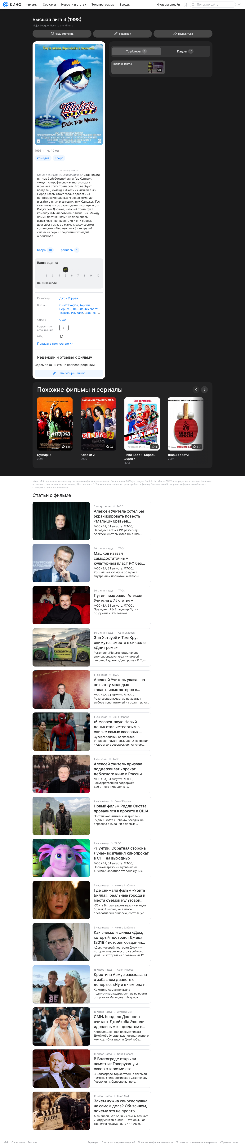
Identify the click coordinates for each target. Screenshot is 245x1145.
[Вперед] (204, 389)
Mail (6, 1142)
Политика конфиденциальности (155, 1142)
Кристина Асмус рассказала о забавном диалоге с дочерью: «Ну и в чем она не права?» (121, 979)
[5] (66, 275)
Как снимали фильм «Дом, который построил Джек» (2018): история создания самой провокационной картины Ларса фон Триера (119, 937)
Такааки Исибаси (71, 313)
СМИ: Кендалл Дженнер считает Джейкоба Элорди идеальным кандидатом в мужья (119, 1021)
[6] (72, 275)
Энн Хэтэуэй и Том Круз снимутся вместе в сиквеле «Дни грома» (120, 642)
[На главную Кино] (14, 4)
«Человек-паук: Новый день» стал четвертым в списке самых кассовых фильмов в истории (117, 727)
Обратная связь (229, 1142)
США (62, 319)
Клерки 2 (88, 455)
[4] (59, 275)
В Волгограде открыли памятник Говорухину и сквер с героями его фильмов (116, 1064)
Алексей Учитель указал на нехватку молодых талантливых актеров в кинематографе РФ (119, 684)
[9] (91, 275)
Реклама (33, 1142)
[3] (53, 275)
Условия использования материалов (196, 1142)
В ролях (42, 305)
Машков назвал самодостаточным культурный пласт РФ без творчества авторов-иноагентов (118, 558)
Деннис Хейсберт (85, 309)
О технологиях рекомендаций (118, 1142)
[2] (47, 275)
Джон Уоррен (68, 298)
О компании (18, 1142)
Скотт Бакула (68, 305)
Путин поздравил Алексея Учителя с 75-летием (118, 598)
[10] (98, 275)
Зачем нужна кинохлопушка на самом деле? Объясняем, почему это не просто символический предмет (120, 1106)
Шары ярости (178, 455)
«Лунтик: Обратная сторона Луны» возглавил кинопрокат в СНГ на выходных (121, 853)
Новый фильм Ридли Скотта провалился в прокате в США (121, 808)
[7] (78, 275)
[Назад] (196, 389)
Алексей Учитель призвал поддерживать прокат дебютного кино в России (118, 769)
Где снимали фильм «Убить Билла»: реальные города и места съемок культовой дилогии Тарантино (119, 895)
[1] (40, 275)
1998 (38, 150)
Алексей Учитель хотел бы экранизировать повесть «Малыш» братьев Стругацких (119, 516)
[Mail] (5, 4)
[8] (85, 275)
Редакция (93, 1142)
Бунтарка (44, 455)
